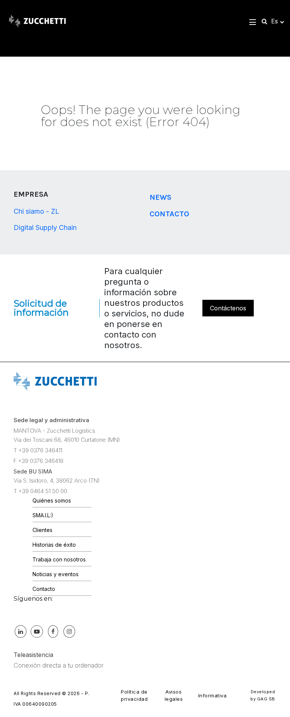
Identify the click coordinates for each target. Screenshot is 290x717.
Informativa (212, 695)
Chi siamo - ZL (36, 211)
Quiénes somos (51, 500)
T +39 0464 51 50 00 (40, 491)
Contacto (169, 214)
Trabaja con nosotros (59, 559)
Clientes (42, 530)
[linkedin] (20, 631)
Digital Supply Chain (45, 227)
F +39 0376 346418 (38, 460)
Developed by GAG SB (262, 695)
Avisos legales (174, 695)
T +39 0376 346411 (38, 450)
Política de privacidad (134, 695)
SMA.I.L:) (42, 515)
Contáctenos (228, 308)
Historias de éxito (54, 544)
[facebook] (53, 631)
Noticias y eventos (55, 574)
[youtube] (36, 631)
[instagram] (69, 631)
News (160, 197)
